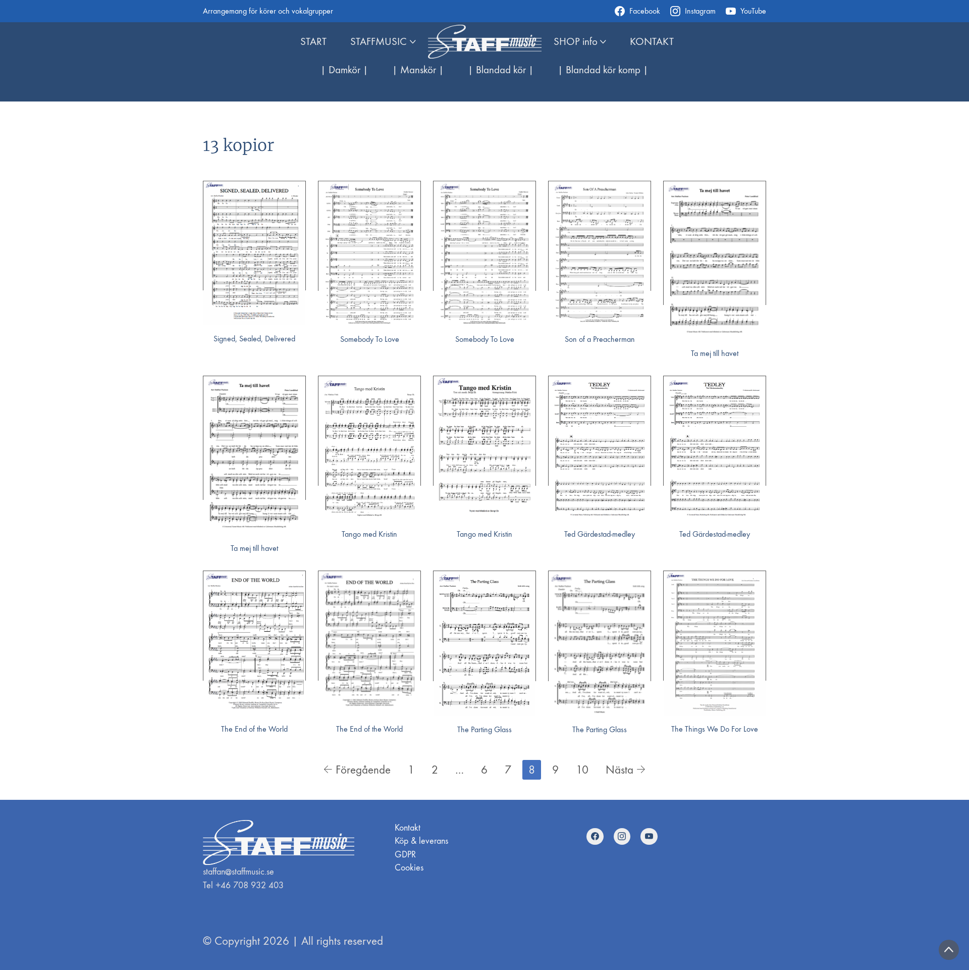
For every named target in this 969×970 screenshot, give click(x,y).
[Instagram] (622, 836)
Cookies (409, 867)
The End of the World (254, 729)
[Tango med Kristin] (369, 448)
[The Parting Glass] (484, 643)
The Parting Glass (484, 729)
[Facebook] (595, 836)
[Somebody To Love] (369, 253)
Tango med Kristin (369, 534)
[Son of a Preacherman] (600, 253)
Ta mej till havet (714, 353)
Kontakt (407, 828)
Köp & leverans (421, 841)
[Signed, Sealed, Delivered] (254, 253)
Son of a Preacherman (600, 339)
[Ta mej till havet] (715, 260)
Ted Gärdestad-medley (599, 534)
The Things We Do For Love (714, 729)
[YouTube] (649, 836)
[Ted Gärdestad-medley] (600, 448)
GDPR (405, 854)
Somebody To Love (369, 339)
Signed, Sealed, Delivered (254, 338)
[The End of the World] (254, 643)
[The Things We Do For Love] (715, 643)
